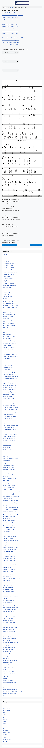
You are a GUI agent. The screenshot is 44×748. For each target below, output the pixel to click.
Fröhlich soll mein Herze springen (10, 409)
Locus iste (5, 505)
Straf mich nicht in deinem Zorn (9, 593)
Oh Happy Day (6, 676)
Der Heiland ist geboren (8, 362)
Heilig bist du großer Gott (8, 265)
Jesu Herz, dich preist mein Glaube (10, 458)
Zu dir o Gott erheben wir (8, 655)
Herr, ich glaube (6, 270)
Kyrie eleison (5, 476)
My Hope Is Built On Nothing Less (10, 524)
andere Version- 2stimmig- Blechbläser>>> (11, 12)
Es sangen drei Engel (7, 400)
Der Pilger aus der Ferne (8, 365)
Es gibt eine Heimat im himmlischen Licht (12, 392)
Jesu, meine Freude (7, 460)
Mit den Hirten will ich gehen (9, 516)
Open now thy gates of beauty (9, 569)
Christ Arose (5, 327)
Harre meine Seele (7, 254)
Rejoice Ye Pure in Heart (8, 571)
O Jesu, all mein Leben (7, 553)
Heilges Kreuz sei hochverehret (9, 263)
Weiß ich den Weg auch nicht (9, 631)
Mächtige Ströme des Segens (9, 525)
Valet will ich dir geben (8, 620)
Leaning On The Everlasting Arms (10, 483)
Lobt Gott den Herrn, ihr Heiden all (10, 500)
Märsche (5, 741)
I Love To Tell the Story (7, 287)
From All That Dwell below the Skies (10, 407)
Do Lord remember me (8, 665)
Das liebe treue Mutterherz (9, 351)
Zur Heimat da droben (7, 656)
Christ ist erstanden (7, 334)
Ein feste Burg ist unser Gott (9, 382)
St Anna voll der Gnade (8, 589)
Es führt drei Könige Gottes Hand (10, 391)
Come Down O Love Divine (8, 338)
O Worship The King (7, 567)
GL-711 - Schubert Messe (8, 294)
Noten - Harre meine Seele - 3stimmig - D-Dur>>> (10, 31)
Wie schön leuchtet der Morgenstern (11, 642)
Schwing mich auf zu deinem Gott (10, 574)
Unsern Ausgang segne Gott (9, 616)
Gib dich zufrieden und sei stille (9, 416)
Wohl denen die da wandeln (9, 649)
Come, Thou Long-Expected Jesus (10, 341)
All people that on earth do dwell (10, 309)
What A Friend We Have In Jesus (9, 638)
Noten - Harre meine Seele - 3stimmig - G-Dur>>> (10, 17)
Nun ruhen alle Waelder (8, 538)
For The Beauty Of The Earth (9, 405)
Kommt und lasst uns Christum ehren (11, 474)
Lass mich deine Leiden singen (9, 478)
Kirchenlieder (6, 730)
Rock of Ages (5, 678)
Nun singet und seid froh (8, 544)
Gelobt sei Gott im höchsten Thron (10, 412)
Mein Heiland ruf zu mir (8, 513)
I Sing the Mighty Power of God (9, 289)
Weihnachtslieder (6, 732)
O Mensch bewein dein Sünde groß (10, 560)
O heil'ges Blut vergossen (8, 551)
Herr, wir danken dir (7, 276)
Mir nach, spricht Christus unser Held (11, 514)
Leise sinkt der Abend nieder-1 (9, 487)
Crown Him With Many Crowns (9, 343)
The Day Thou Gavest (7, 602)
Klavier (4, 717)
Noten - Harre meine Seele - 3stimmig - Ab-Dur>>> (10, 19)
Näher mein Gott (6, 531)
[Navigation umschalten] (16, 3)
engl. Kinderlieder (6, 739)
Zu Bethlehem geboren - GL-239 (9, 653)
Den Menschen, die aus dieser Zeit (10, 356)
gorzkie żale (5, 422)
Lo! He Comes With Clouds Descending (11, 491)
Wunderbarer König (7, 651)
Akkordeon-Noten (7, 706)
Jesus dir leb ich (6, 456)
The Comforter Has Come (8, 600)
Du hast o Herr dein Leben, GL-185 (10, 376)
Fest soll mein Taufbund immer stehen (11, 403)
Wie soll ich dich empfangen (9, 645)
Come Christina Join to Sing (9, 336)
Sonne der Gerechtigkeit (8, 587)
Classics (4, 728)
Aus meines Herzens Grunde (9, 314)
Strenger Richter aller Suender (9, 594)
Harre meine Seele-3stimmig (9, 673)
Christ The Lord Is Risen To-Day (9, 331)
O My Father (5, 562)
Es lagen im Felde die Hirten (9, 398)
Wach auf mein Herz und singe (9, 624)
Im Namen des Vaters (7, 443)
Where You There (6, 687)
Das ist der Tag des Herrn (8, 349)
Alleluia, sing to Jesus (7, 662)
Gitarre (4, 714)
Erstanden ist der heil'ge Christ (9, 387)
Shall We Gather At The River (9, 582)
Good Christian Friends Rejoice (9, 420)
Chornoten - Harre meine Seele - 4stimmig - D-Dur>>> (10, 42)
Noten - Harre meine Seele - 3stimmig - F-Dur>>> (12, 15)
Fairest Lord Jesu (6, 402)
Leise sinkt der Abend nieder (9, 485)
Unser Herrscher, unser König (9, 615)
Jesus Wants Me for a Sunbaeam (10, 675)
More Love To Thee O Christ (9, 520)
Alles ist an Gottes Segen (8, 316)
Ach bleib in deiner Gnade (8, 303)
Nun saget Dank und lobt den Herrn (10, 540)
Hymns (4, 695)
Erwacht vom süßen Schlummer (10, 389)
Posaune (5, 719)
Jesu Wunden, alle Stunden (8, 467)
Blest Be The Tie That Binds (8, 323)
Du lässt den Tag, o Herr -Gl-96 (9, 380)
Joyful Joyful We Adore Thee (9, 469)
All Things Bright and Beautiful (9, 664)
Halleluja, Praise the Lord (8, 671)
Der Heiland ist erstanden (8, 360)
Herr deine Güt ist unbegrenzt (9, 274)
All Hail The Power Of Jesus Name (10, 307)
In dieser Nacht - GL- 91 (8, 449)
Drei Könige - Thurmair (8, 374)
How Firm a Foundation (8, 281)
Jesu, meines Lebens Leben (8, 462)
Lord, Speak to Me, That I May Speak (11, 509)
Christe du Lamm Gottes (8, 332)
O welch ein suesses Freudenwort (10, 565)
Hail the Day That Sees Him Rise (9, 429)
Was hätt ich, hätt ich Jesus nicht (10, 627)
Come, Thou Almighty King (8, 340)
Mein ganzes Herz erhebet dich (9, 511)
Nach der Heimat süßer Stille (9, 527)
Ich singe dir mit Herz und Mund (10, 436)
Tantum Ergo (5, 598)
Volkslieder (5, 734)
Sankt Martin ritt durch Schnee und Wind (12, 573)
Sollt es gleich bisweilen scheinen (10, 585)
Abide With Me (6, 658)
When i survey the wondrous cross (10, 686)
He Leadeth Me (6, 258)
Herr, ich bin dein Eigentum (8, 269)
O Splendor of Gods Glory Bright (10, 564)
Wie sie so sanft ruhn (7, 644)
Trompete (5, 725)
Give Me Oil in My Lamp (8, 667)
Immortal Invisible (7, 445)
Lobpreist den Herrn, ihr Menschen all (11, 503)
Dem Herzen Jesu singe (8, 352)
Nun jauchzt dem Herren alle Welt (10, 533)
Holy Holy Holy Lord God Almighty (10, 280)
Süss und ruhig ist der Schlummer (10, 596)
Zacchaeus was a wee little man (9, 693)
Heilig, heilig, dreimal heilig (8, 267)
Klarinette (5, 716)
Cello (4, 712)
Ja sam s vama (6, 669)
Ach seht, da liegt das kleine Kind (10, 660)
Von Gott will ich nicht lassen (9, 622)
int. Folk (4, 737)
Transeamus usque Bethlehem (9, 609)
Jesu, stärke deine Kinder (8, 465)
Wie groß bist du (6, 640)
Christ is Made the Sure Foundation (10, 329)
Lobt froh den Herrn (7, 498)
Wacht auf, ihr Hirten (7, 684)
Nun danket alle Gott (7, 534)
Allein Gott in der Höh (7, 312)
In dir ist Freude (6, 447)
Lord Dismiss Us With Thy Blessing (10, 507)
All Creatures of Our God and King (10, 305)
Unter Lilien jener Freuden (8, 618)
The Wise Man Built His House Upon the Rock (12, 691)
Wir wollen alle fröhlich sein (9, 647)
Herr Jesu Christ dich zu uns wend (10, 272)
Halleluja (5, 431)
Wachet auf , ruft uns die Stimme (10, 682)
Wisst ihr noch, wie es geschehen (10, 689)
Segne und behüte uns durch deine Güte (11, 578)
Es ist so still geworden (8, 396)
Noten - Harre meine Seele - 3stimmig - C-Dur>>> (10, 26)
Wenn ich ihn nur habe (8, 633)
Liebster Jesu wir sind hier (8, 489)
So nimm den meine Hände (9, 584)
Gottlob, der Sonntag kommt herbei (10, 425)
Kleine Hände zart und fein (8, 471)
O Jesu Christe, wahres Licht (9, 556)
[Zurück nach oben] (42, 746)
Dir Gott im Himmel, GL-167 (9, 372)
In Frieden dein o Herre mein (9, 442)
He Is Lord (5, 256)
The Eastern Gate (6, 604)
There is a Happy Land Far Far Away (10, 605)
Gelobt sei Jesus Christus (8, 414)
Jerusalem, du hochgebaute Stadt (10, 454)
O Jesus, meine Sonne (7, 554)
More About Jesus (6, 518)
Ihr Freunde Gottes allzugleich (9, 438)
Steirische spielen (6, 708)
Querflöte (5, 721)
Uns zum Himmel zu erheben (9, 613)
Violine (4, 727)
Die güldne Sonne (6, 369)
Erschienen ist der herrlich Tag (9, 385)
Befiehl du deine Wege (7, 320)
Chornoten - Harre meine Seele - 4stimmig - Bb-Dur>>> (13, 37)
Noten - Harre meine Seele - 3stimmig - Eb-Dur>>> (10, 33)
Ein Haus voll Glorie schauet (9, 383)
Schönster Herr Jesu (7, 576)
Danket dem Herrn (7, 345)
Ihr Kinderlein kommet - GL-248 (9, 440)
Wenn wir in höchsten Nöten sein (10, 635)
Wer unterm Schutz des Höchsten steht (11, 636)
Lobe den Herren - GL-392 (8, 494)
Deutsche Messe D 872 (8, 367)
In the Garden (6, 451)
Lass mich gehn (6, 480)
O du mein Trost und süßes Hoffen (10, 547)
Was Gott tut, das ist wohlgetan (9, 625)
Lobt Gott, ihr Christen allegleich (10, 502)
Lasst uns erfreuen (7, 482)
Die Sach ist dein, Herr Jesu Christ (10, 371)
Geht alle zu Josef (6, 411)
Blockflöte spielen (6, 710)
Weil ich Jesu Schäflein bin (8, 629)
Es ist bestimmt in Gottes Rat (9, 394)
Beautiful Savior (6, 318)
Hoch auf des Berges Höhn (8, 278)
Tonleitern (5, 705)
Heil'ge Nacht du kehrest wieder (10, 260)
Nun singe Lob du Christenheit (9, 542)
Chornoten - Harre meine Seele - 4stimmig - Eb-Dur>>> (11, 44)
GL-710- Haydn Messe (7, 292)
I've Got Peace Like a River (8, 283)
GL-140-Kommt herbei (7, 296)
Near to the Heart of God (8, 529)
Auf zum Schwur (6, 311)
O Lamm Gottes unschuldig (9, 558)
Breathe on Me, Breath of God (9, 325)
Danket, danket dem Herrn (8, 347)
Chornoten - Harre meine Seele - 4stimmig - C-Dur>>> (10, 40)
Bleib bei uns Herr (7, 321)
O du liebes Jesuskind (7, 545)
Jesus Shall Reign (6, 463)
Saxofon (4, 723)
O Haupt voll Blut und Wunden (9, 549)
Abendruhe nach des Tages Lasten (10, 301)
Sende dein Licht (6, 580)
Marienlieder (5, 298)
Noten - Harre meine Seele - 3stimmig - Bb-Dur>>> (10, 24)
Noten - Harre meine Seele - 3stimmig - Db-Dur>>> (10, 28)
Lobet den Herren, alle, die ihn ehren (11, 496)
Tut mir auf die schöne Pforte (9, 611)
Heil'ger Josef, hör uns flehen (9, 261)
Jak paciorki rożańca (7, 453)
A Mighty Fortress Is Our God (9, 300)
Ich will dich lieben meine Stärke (10, 434)
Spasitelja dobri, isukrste (8, 680)
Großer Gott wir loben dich (8, 427)
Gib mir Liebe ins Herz (7, 418)
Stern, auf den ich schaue (8, 591)
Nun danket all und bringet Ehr (9, 536)
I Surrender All (6, 432)
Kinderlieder (5, 736)
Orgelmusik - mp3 (7, 291)
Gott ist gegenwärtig (7, 423)
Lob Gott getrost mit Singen (9, 493)
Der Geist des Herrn (7, 358)
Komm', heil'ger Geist (7, 473)
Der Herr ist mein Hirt (7, 363)
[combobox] (23, 3)
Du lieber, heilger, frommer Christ (10, 378)
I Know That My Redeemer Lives (10, 285)
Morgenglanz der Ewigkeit (8, 522)
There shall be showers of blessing (10, 607)
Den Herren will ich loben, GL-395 (10, 354)
